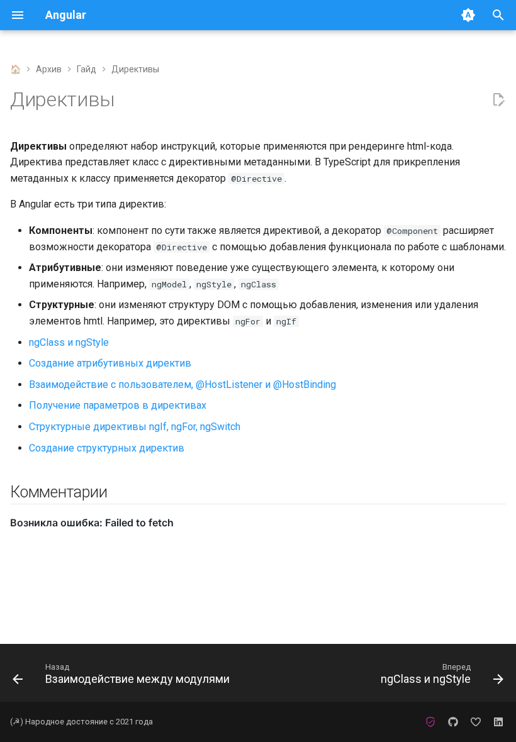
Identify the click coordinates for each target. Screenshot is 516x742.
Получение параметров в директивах (117, 405)
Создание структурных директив (106, 448)
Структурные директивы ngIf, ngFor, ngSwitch (134, 427)
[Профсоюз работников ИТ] (430, 722)
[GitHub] (453, 722)
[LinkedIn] (498, 722)
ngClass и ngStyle (69, 342)
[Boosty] (476, 722)
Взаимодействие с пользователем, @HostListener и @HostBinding (182, 384)
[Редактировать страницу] (498, 100)
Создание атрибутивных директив (110, 363)
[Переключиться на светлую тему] (468, 15)
